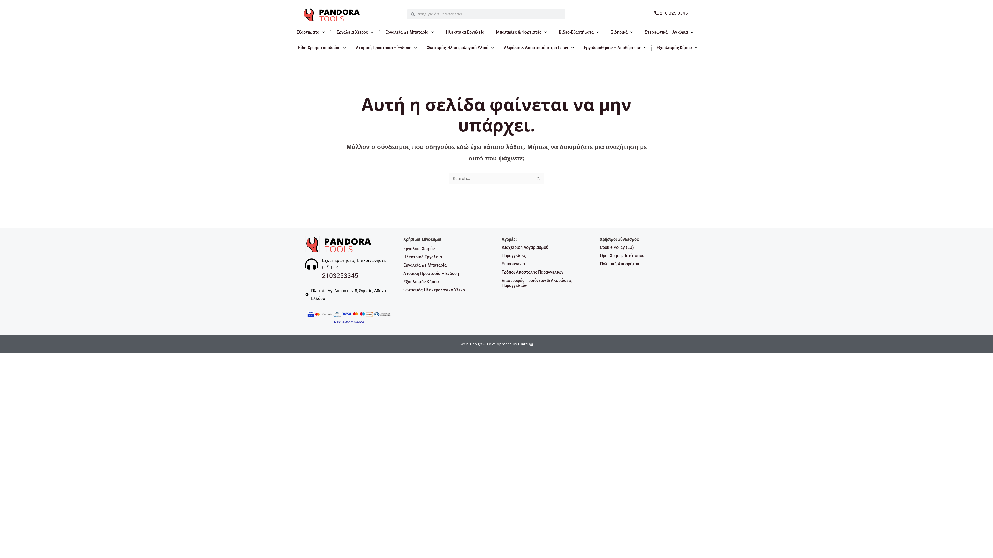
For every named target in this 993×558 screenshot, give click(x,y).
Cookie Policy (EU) (617, 247)
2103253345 (340, 276)
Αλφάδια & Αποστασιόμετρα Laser (536, 47)
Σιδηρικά (619, 32)
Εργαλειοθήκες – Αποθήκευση (612, 47)
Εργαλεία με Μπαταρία (406, 32)
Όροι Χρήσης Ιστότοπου (622, 255)
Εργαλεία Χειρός (352, 32)
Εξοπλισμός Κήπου (674, 47)
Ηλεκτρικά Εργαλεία (465, 32)
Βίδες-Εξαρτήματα (576, 32)
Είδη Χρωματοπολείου (319, 47)
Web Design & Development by (494, 344)
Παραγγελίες (514, 255)
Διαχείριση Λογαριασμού (525, 247)
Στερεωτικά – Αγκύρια (666, 32)
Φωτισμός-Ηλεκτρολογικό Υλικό (457, 47)
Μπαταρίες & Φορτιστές (518, 32)
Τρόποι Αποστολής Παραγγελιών (532, 272)
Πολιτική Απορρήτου (619, 263)
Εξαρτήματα (308, 32)
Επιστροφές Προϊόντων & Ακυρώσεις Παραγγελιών (537, 283)
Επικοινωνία (513, 263)
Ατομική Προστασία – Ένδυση (383, 47)
